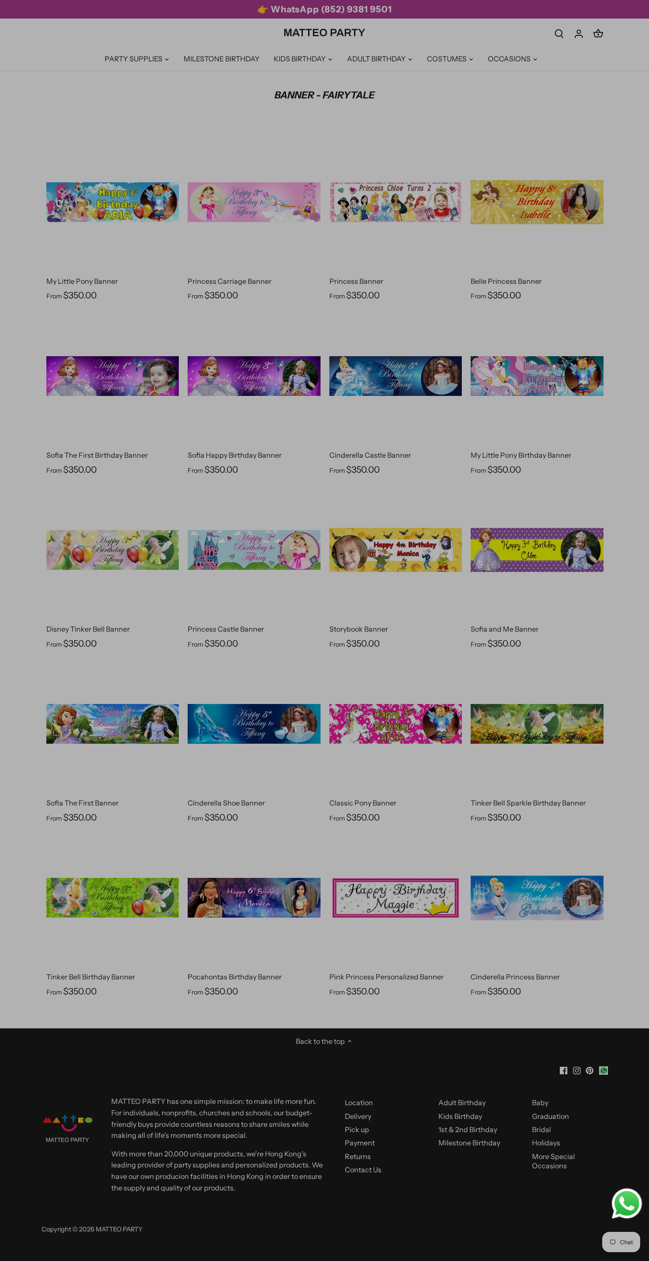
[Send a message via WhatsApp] (627, 1203)
